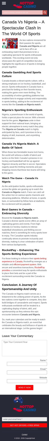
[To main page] (24, 5)
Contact (24, 434)
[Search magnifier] (45, 12)
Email (43, 369)
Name (43, 360)
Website (43, 378)
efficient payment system (24, 264)
